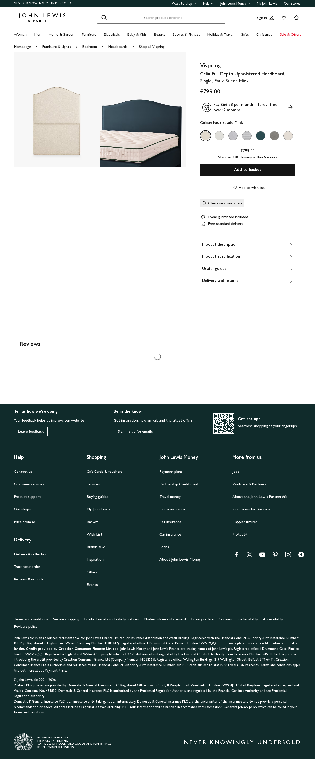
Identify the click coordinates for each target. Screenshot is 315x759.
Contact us (23, 471)
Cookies (225, 619)
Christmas (264, 34)
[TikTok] (301, 556)
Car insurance (170, 534)
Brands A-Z (96, 546)
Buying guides (97, 496)
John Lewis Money (233, 3)
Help (206, 3)
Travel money (170, 496)
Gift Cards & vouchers (104, 471)
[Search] (104, 18)
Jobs (235, 471)
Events (92, 584)
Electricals (112, 34)
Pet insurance (170, 521)
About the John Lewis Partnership (260, 496)
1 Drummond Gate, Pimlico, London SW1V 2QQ (182, 643)
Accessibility (273, 619)
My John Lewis (267, 3)
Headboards (117, 46)
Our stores (292, 3)
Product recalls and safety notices (111, 619)
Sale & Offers (290, 34)
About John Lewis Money (180, 559)
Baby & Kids (137, 34)
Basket (92, 521)
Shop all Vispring (152, 46)
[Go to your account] (272, 18)
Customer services (29, 484)
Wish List (94, 534)
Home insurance (172, 509)
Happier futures (245, 521)
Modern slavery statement (165, 619)
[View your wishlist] (283, 18)
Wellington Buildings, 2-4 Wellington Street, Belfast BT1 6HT (228, 660)
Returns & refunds (28, 579)
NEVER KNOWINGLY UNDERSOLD (43, 3)
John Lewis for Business (251, 509)
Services (93, 484)
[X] (249, 556)
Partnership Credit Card (178, 484)
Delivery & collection (30, 554)
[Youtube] (262, 556)
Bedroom (89, 46)
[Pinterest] (275, 556)
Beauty (159, 34)
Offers (92, 572)
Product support (27, 496)
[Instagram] (288, 556)
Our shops (22, 509)
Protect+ (239, 534)
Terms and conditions (31, 619)
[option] (205, 135)
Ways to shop (182, 3)
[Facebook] (236, 556)
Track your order (27, 566)
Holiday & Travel (220, 34)
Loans (164, 546)
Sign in (262, 17)
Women (20, 34)
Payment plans (171, 471)
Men (37, 34)
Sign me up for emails (135, 431)
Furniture (89, 34)
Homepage (22, 46)
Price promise (24, 521)
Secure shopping (66, 619)
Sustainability (247, 619)
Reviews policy (25, 626)
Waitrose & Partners (249, 484)
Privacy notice (202, 619)
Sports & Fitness (186, 34)
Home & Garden (61, 34)
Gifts (245, 34)
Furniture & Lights (56, 46)
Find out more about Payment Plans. (40, 670)
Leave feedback (31, 431)
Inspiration (95, 559)
